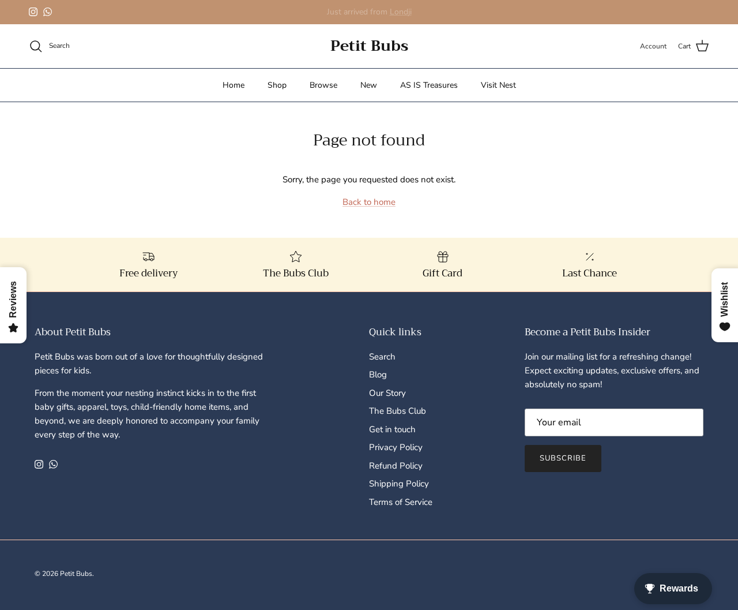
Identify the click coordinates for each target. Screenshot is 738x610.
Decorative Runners (393, 16)
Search (382, 356)
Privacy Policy (396, 447)
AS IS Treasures (429, 85)
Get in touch (392, 429)
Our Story (387, 393)
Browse (323, 85)
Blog (378, 374)
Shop (277, 85)
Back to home (369, 202)
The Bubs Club (397, 411)
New (368, 85)
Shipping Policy (399, 483)
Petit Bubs (76, 573)
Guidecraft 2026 (320, 16)
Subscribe (563, 458)
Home (233, 85)
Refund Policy (396, 465)
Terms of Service (400, 502)
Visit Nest (498, 85)
